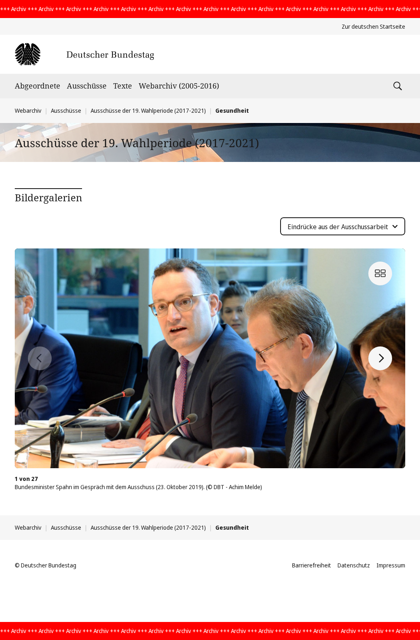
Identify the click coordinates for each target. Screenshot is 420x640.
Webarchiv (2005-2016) (179, 86)
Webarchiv (28, 110)
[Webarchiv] (84, 54)
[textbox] (338, 227)
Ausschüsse (87, 86)
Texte (122, 86)
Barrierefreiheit (311, 565)
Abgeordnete (37, 86)
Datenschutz (354, 565)
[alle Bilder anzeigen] (380, 273)
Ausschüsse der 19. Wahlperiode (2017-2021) (148, 110)
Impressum (391, 565)
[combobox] (342, 226)
